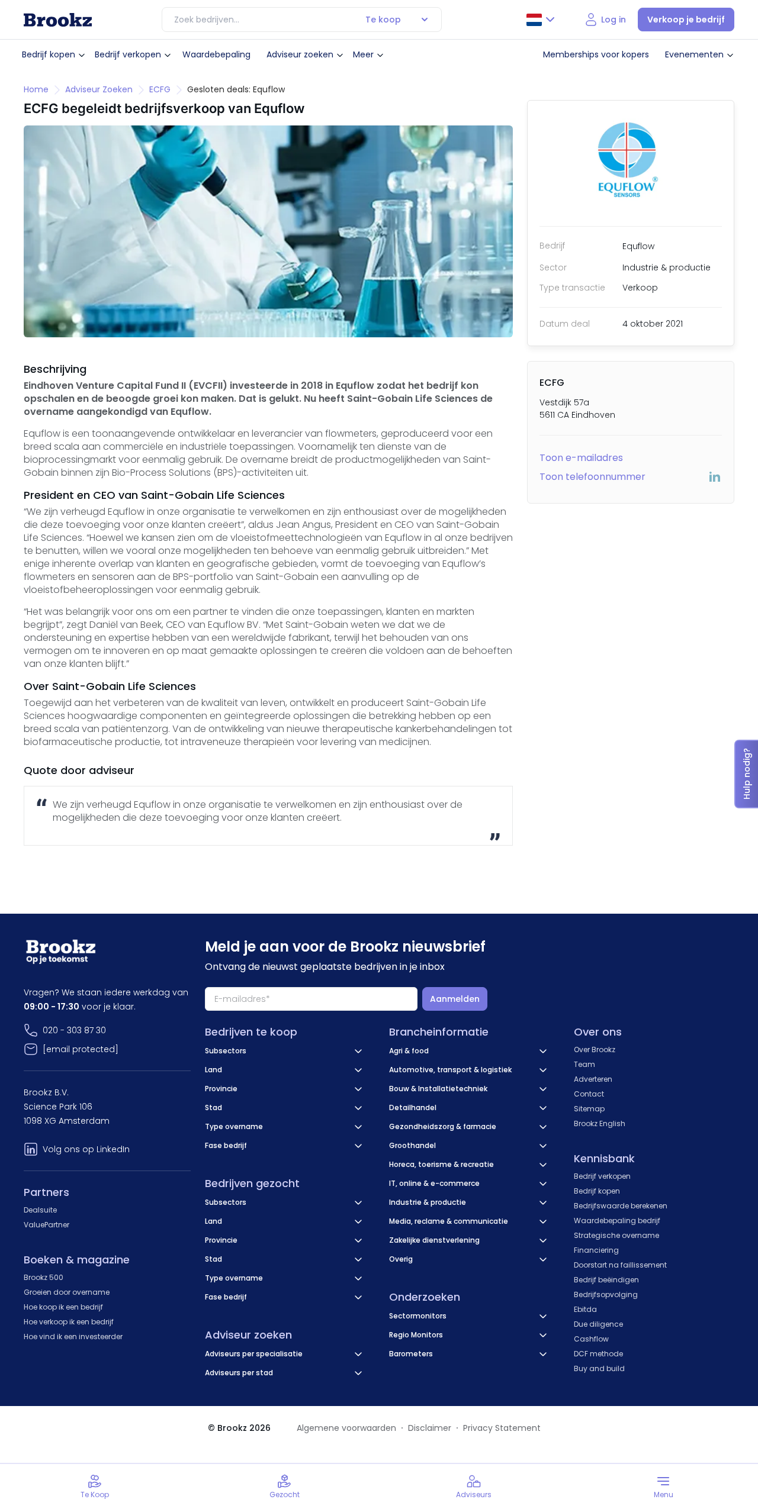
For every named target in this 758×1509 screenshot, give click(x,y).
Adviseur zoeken (299, 54)
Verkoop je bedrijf (686, 19)
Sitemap (589, 1109)
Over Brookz (594, 1049)
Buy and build (599, 1368)
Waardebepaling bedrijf (617, 1220)
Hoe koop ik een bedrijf (63, 1307)
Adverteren (593, 1079)
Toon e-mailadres (581, 458)
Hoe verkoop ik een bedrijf (69, 1322)
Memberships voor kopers (596, 54)
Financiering (596, 1250)
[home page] (58, 20)
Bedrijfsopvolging (606, 1294)
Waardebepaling (216, 54)
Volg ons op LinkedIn (86, 1149)
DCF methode (598, 1354)
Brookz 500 (43, 1277)
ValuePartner (46, 1225)
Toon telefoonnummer (592, 476)
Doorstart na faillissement (620, 1265)
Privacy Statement (502, 1428)
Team (584, 1064)
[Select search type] (424, 19)
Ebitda (585, 1309)
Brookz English (599, 1123)
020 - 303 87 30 (74, 1030)
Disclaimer (429, 1428)
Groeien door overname (67, 1292)
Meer (363, 54)
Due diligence (598, 1324)
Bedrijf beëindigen (606, 1280)
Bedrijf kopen (48, 54)
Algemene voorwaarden (346, 1428)
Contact (589, 1094)
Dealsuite (40, 1210)
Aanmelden (455, 999)
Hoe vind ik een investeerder (73, 1336)
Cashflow (591, 1339)
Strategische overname (616, 1235)
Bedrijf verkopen (128, 54)
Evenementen (694, 54)
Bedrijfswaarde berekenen (620, 1206)
